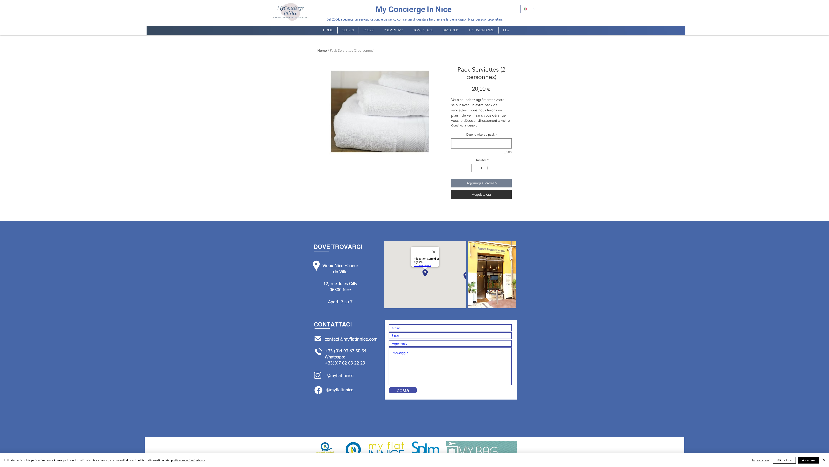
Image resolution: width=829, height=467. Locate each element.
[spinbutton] (481, 168)
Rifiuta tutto (784, 460)
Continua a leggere (464, 125)
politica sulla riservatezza (188, 460)
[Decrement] (475, 168)
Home (322, 50)
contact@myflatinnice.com (351, 339)
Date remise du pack (481, 135)
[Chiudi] (823, 460)
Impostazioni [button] (760, 460)
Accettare (808, 460)
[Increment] (488, 168)
